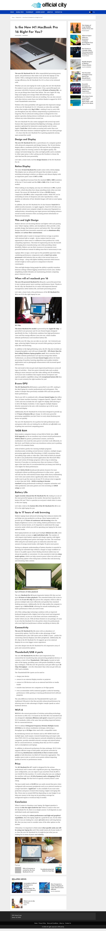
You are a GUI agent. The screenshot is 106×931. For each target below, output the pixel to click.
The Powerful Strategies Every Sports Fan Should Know (75, 76)
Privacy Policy (42, 923)
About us (50, 12)
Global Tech (20, 12)
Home (12, 12)
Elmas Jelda (18, 35)
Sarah (25, 904)
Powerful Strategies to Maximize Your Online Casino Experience (75, 88)
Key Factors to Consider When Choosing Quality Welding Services (75, 52)
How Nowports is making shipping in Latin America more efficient (44, 887)
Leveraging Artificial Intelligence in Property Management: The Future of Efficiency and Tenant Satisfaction (17, 887)
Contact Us (58, 12)
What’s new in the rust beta (17, 903)
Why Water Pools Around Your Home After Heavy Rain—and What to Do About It (75, 100)
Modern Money (40, 12)
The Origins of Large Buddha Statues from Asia (75, 28)
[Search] (94, 12)
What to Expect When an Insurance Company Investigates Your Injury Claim (75, 40)
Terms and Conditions (52, 923)
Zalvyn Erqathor (55, 891)
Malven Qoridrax (86, 67)
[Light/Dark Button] (90, 12)
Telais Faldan (85, 30)
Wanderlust (29, 12)
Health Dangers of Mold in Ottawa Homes (75, 64)
